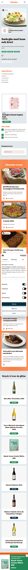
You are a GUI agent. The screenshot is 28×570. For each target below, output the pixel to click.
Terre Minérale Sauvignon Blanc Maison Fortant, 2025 (14, 427)
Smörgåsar (17, 51)
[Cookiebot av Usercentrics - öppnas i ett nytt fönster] (20, 256)
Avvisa (14, 313)
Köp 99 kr (14, 517)
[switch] (24, 289)
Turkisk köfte (8, 221)
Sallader (4, 51)
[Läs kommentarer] (2, 55)
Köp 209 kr (14, 462)
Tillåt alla (14, 304)
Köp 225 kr (6, 121)
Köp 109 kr (14, 402)
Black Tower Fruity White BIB (17, 563)
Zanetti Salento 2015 (14, 485)
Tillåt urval (14, 308)
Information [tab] (14, 259)
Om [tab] (23, 259)
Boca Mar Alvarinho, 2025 (14, 398)
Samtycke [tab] (5, 259)
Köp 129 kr (14, 489)
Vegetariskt (10, 51)
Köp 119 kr (14, 433)
